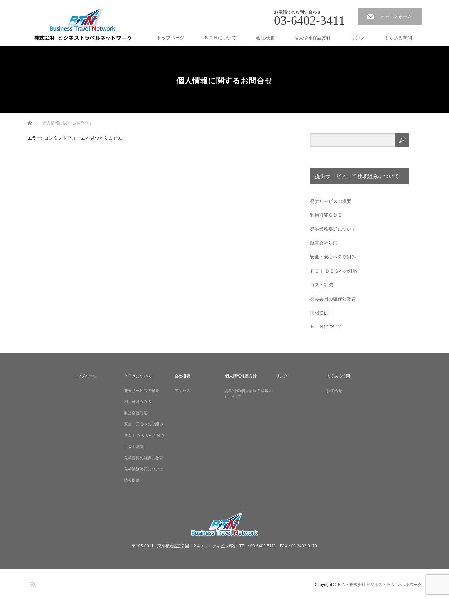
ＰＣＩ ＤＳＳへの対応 (333, 271)
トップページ (170, 37)
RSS (32, 583)
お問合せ (334, 390)
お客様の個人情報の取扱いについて (248, 393)
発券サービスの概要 (330, 201)
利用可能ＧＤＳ (326, 215)
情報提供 (319, 312)
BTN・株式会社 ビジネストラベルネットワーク (380, 584)
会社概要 (265, 37)
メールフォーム (396, 16)
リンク (358, 37)
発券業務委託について (333, 229)
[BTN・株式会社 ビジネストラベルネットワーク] (82, 25)
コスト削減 (321, 284)
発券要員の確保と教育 (333, 298)
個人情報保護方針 (312, 37)
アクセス (182, 390)
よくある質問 (398, 37)
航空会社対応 (324, 243)
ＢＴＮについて (220, 37)
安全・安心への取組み (333, 256)
